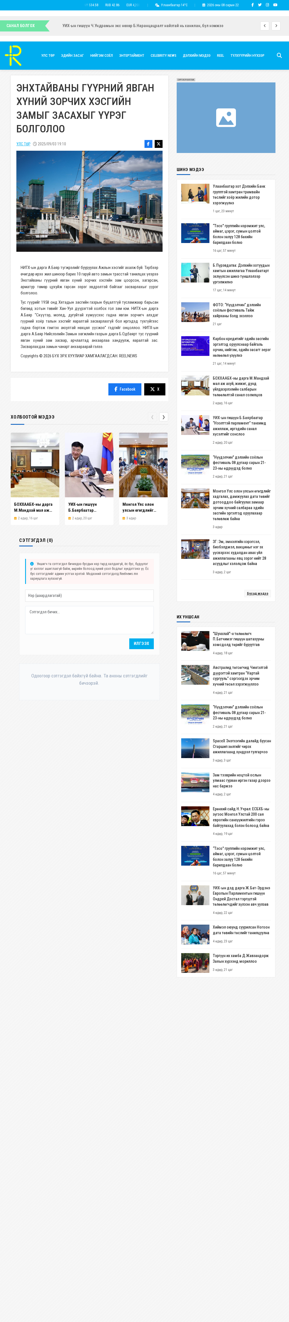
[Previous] (264, 25)
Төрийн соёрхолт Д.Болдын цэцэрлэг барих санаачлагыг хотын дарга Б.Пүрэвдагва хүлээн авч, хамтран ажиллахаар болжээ (167, 25)
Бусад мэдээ (257, 593)
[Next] (276, 25)
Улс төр (23, 144)
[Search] (279, 55)
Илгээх (141, 643)
